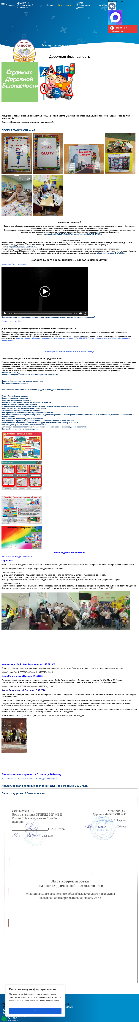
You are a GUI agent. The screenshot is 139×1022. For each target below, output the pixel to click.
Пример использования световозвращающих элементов (26, 402)
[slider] (43, 313)
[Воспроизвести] (5, 313)
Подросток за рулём (10, 321)
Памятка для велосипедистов (14, 383)
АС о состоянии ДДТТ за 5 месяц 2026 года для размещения (29, 778)
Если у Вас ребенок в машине (14, 396)
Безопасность (64, 5)
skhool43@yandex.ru (98, 59)
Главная (10, 5)
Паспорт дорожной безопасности (23, 793)
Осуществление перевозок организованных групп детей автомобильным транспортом (39, 406)
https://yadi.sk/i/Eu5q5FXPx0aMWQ (58, 234)
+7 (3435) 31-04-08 (60, 59)
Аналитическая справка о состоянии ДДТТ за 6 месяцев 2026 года (44, 785)
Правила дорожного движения (15, 398)
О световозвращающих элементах (16, 400)
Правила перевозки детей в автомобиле (19, 404)
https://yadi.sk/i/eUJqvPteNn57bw (111, 253)
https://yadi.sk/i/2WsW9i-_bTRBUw (88, 234)
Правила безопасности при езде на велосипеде (22, 381)
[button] (45, 291)
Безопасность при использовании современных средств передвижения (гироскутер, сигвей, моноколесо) (48, 317)
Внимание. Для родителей (13, 264)
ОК (35, 1011)
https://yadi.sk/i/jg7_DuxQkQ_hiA (23, 247)
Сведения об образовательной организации (25, 5)
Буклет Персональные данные (83, 5)
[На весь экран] (84, 313)
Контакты (102, 5)
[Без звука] (80, 313)
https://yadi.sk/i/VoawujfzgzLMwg (22, 251)
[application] (44, 291)
